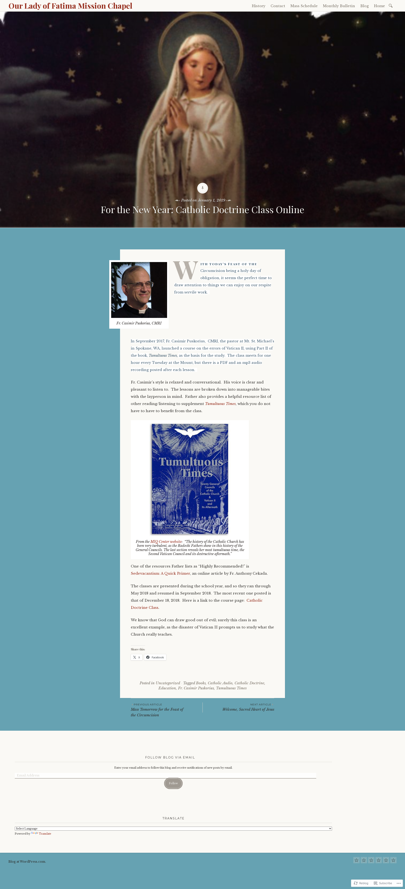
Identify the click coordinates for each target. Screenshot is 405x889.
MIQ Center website (166, 541)
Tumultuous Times (220, 404)
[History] (356, 861)
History (258, 6)
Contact (278, 6)
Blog (364, 6)
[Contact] (364, 861)
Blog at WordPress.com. (27, 861)
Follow (173, 783)
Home (379, 6)
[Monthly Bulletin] (378, 861)
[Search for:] (391, 5)
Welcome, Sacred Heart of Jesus (248, 707)
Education (167, 688)
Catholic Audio (220, 683)
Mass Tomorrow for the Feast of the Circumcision (157, 710)
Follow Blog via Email (170, 757)
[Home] (393, 861)
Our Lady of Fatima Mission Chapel (70, 5)
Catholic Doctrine (249, 683)
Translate (45, 833)
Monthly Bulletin (339, 6)
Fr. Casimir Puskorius (196, 688)
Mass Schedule (304, 6)
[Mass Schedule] (371, 861)
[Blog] (386, 861)
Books (201, 683)
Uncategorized (168, 683)
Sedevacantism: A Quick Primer (160, 573)
